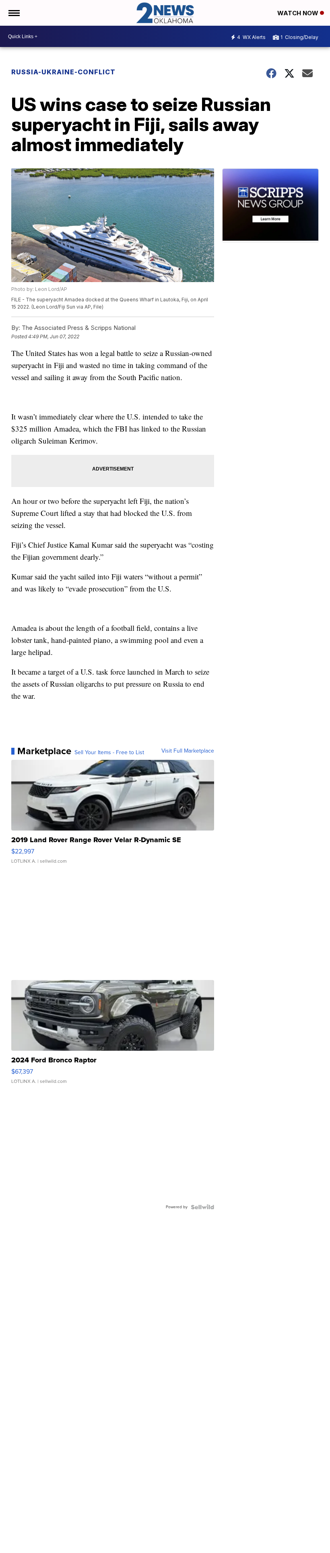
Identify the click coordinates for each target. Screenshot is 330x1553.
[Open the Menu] (13, 13)
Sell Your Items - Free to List (109, 752)
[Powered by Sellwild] (202, 1207)
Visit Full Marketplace (187, 751)
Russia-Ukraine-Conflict (63, 72)
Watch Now (298, 13)
